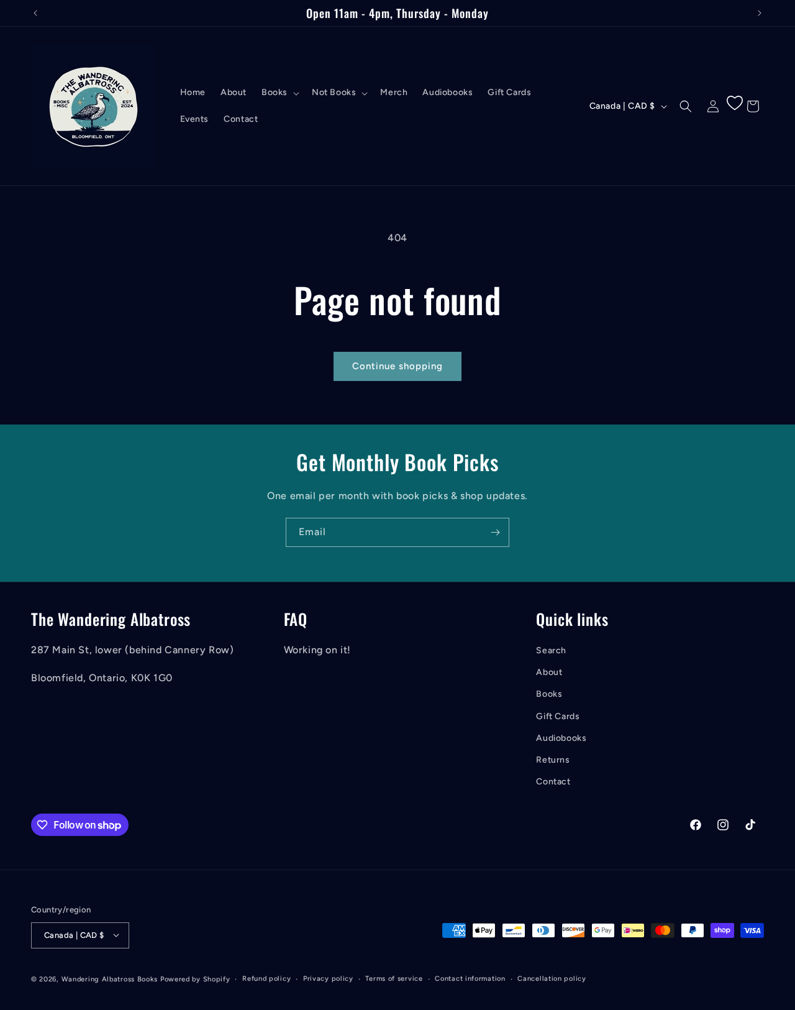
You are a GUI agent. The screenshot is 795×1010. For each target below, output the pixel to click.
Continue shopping (397, 366)
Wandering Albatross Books (109, 979)
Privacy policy (328, 978)
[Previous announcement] (35, 13)
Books (549, 694)
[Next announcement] (759, 13)
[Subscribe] (495, 532)
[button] (279, 93)
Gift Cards (557, 715)
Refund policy (266, 978)
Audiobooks (561, 737)
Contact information (470, 978)
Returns (553, 759)
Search (551, 650)
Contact (553, 781)
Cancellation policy (551, 978)
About (549, 672)
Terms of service (393, 978)
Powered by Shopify (195, 979)
